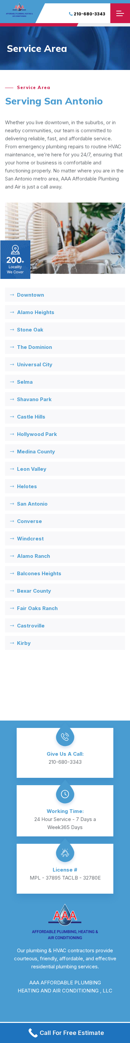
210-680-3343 (89, 13)
